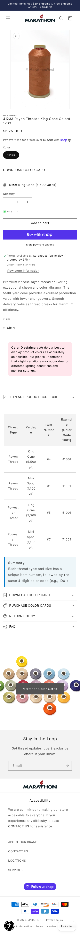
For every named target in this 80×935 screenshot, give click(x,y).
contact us (18, 826)
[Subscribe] (67, 766)
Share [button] (11, 327)
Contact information (20, 926)
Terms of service (46, 926)
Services (15, 870)
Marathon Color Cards (40, 689)
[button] (8, 18)
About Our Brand (23, 842)
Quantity (9, 193)
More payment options (40, 244)
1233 (11, 155)
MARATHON (34, 920)
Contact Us (18, 851)
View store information (23, 270)
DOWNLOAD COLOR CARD (24, 170)
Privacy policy (54, 920)
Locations (17, 860)
